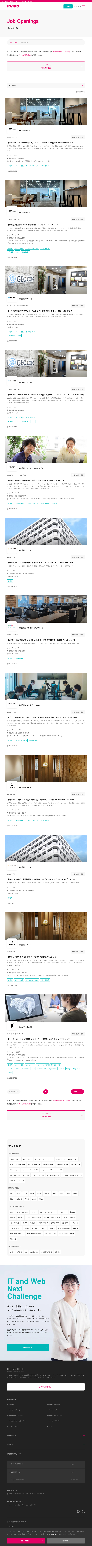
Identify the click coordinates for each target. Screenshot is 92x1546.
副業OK (72, 1212)
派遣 (26, 1252)
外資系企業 (52, 1228)
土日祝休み (74, 1223)
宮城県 (18, 1194)
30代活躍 (20, 1217)
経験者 (12, 1212)
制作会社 (26, 1228)
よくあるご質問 (13, 1426)
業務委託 (57, 1252)
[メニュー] (83, 6)
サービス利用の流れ (25, 55)
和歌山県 (19, 1199)
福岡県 (34, 1199)
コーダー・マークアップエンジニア (51, 1170)
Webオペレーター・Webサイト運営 (66, 1159)
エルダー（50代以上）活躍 (52, 1217)
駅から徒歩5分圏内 (64, 1228)
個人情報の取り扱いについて (17, 1522)
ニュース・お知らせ (14, 1410)
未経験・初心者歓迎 (22, 1212)
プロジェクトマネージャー (17, 1164)
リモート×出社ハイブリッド (48, 1212)
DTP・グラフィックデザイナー (44, 1159)
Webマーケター (75, 1164)
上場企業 (43, 1228)
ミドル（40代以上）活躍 (33, 1217)
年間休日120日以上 (15, 1228)
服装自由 (75, 1228)
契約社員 (19, 1252)
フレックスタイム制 (69, 1217)
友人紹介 (51, 1426)
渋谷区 (41, 1199)
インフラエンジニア (38, 1175)
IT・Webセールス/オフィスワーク (72, 1175)
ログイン (77, 6)
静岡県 (55, 1194)
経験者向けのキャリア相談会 (61, 52)
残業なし (32, 1223)
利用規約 (11, 1526)
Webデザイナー (27, 1159)
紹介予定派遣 (34, 1252)
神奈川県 (47, 1194)
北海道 (12, 1194)
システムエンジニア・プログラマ (19, 1175)
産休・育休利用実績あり (34, 1234)
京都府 (68, 1194)
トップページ (13, 42)
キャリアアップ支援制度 (66, 1234)
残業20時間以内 (43, 1223)
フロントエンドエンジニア (30, 1170)
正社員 (12, 1252)
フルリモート (63, 1212)
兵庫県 (12, 1199)
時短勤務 (24, 1223)
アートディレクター (62, 1164)
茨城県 (25, 1194)
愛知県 (61, 1194)
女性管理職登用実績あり (17, 1234)
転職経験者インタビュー (16, 1415)
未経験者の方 (11, 1435)
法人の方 (10, 1445)
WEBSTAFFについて (14, 1454)
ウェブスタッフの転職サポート (18, 1421)
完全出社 (34, 1212)
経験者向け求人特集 (54, 1404)
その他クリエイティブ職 (17, 1181)
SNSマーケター (14, 1170)
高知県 (27, 1199)
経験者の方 (12, 1399)
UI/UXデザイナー (15, 1159)
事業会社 (34, 1228)
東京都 (39, 1194)
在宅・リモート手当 (50, 1234)
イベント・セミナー (54, 1410)
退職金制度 (13, 1239)
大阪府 (75, 1194)
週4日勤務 (65, 1223)
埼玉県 (32, 1194)
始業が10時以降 (14, 1223)
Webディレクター (48, 1164)
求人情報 (11, 1404)
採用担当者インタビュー (55, 1415)
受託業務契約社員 (46, 1252)
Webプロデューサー (34, 1164)
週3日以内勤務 (55, 1223)
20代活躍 (12, 1217)
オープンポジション (53, 1175)
